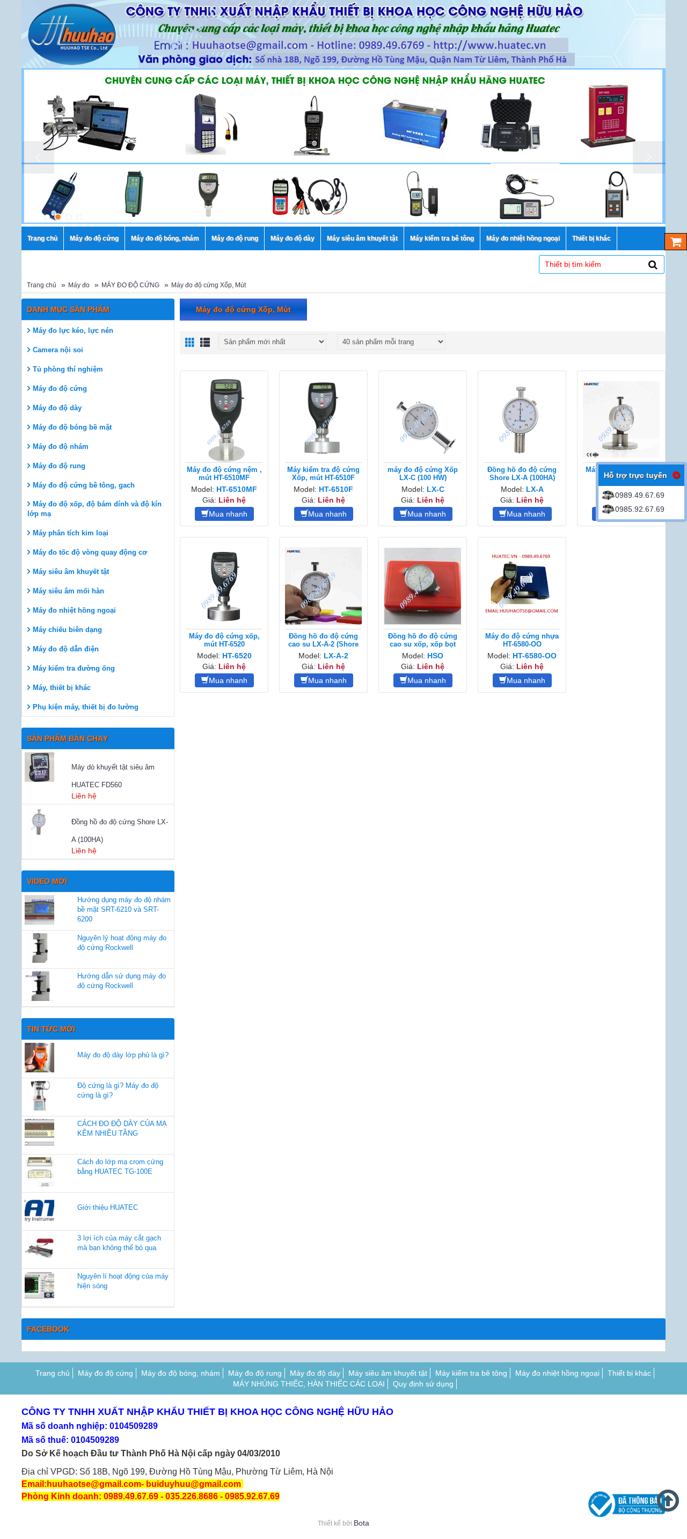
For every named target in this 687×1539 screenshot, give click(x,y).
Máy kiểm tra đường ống (74, 668)
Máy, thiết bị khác (62, 688)
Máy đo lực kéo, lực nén (73, 330)
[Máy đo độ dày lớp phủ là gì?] (39, 1057)
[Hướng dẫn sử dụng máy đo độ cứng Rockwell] (39, 986)
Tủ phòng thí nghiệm (68, 369)
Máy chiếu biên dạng (67, 630)
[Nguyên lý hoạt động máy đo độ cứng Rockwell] (39, 948)
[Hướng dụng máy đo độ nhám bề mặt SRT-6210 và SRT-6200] (39, 910)
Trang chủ (41, 285)
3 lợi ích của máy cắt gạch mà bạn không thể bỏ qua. (119, 1243)
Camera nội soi (58, 350)
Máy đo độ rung (59, 466)
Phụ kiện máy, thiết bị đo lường (85, 707)
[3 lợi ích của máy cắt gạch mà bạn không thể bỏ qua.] (39, 1248)
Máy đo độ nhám (61, 446)
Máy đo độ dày (57, 408)
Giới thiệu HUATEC (107, 1207)
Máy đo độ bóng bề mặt (72, 427)
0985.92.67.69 (639, 509)
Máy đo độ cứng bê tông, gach (84, 485)
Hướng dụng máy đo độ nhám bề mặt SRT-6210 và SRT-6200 (124, 909)
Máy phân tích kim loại (70, 533)
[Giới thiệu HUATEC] (39, 1210)
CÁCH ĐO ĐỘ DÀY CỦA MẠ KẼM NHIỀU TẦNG (122, 1128)
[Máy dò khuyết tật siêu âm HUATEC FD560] (47, 767)
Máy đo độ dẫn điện (66, 649)
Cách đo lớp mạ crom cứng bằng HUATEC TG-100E (120, 1166)
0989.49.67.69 (639, 495)
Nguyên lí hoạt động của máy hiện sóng (123, 1281)
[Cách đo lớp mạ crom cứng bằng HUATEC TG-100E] (39, 1172)
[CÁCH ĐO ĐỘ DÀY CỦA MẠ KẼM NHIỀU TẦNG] (39, 1134)
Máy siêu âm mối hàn (68, 591)
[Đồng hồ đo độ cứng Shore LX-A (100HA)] (47, 822)
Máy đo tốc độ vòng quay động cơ (90, 552)
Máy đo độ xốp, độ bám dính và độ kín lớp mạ (94, 509)
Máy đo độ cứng (60, 388)
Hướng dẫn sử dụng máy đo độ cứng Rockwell (121, 981)
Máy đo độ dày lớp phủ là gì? (123, 1055)
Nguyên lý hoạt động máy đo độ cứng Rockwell (121, 943)
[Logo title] (343, 34)
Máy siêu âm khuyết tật (71, 572)
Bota (361, 1523)
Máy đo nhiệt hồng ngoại (74, 610)
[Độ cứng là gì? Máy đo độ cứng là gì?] (39, 1095)
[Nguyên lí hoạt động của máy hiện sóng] (39, 1286)
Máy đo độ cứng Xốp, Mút (208, 285)
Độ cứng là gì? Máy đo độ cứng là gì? (117, 1090)
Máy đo (79, 285)
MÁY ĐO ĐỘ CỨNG (130, 285)
